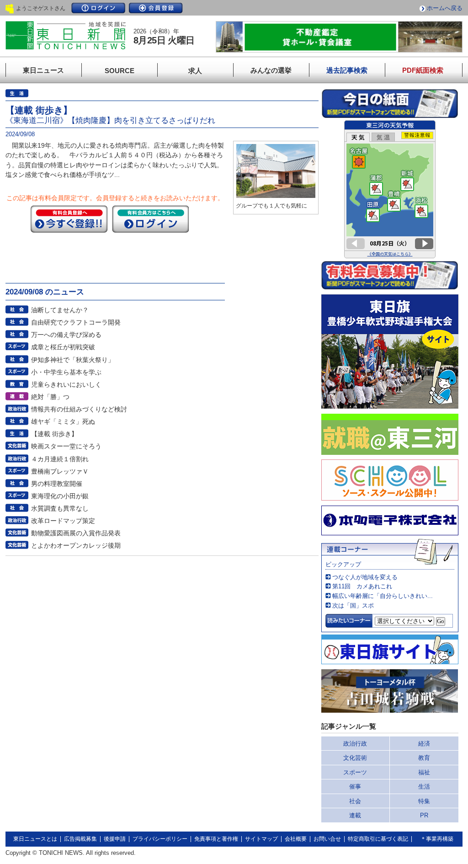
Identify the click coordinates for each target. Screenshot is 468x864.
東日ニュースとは (35, 839)
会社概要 (296, 839)
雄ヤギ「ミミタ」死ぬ (63, 421)
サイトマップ (261, 839)
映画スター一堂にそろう (66, 446)
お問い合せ (327, 839)
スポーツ (355, 772)
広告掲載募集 (80, 839)
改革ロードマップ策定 (63, 520)
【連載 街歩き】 (54, 433)
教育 (424, 757)
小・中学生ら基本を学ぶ (66, 372)
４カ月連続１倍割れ (60, 459)
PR (424, 815)
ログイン (98, 8)
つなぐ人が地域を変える (365, 577)
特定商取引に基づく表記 (378, 839)
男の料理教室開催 (56, 483)
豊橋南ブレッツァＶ (60, 471)
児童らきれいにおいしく (66, 384)
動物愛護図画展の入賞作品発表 (76, 533)
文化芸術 (355, 757)
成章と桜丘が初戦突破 (63, 347)
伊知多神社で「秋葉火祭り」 (72, 359)
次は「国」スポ (353, 605)
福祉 (424, 772)
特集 (424, 801)
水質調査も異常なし (60, 508)
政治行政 (355, 743)
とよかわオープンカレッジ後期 (76, 545)
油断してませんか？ (60, 310)
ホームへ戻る (445, 8)
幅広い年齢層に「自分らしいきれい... (382, 595)
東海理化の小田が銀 (60, 496)
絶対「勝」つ (50, 396)
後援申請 (115, 839)
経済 (424, 743)
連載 (355, 815)
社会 (355, 801)
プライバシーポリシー (160, 839)
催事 (355, 786)
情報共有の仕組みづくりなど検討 (79, 409)
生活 (424, 786)
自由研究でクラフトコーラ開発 (76, 322)
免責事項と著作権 (216, 839)
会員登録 (156, 8)
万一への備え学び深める (66, 334)
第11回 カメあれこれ (362, 586)
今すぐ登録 (69, 219)
